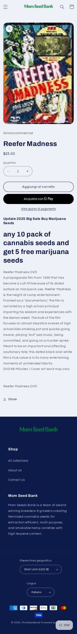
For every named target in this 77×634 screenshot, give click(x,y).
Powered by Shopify (53, 622)
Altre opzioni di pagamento (38, 209)
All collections (18, 460)
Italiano (36, 592)
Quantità (9, 162)
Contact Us (16, 479)
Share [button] (12, 399)
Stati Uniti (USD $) (36, 569)
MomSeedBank (31, 622)
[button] (5, 7)
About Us (15, 470)
